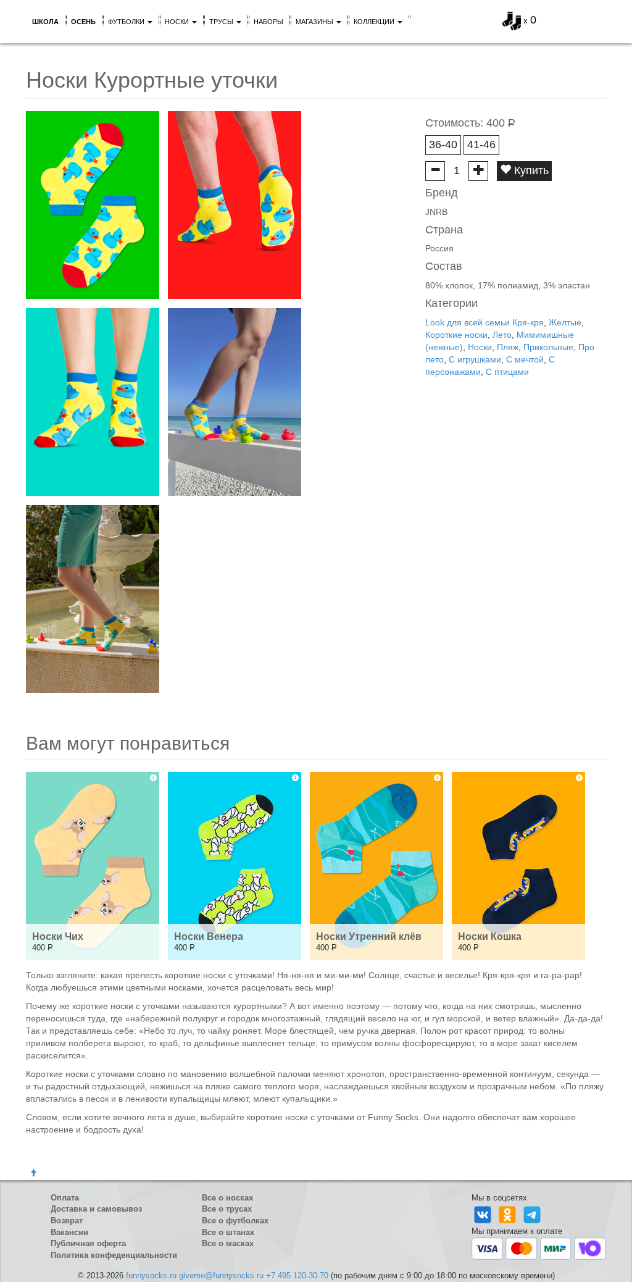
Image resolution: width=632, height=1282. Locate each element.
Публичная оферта (88, 1243)
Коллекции (375, 21)
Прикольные (548, 347)
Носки (178, 21)
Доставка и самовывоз (96, 1208)
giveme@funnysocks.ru (221, 1275)
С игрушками (475, 359)
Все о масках (228, 1243)
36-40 (443, 144)
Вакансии (69, 1232)
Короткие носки (456, 335)
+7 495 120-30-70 (297, 1275)
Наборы (268, 21)
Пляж (507, 347)
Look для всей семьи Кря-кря (484, 322)
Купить (530, 170)
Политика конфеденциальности (114, 1255)
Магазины (315, 21)
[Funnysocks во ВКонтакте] (484, 1214)
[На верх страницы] (33, 1173)
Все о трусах (227, 1208)
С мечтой (525, 359)
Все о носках (227, 1197)
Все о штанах (228, 1232)
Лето (502, 335)
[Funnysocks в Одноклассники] (508, 1214)
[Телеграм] (532, 1214)
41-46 (481, 144)
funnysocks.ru (151, 1275)
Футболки (127, 21)
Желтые (565, 322)
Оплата (65, 1197)
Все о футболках (235, 1220)
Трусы (222, 21)
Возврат (67, 1220)
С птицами (507, 372)
